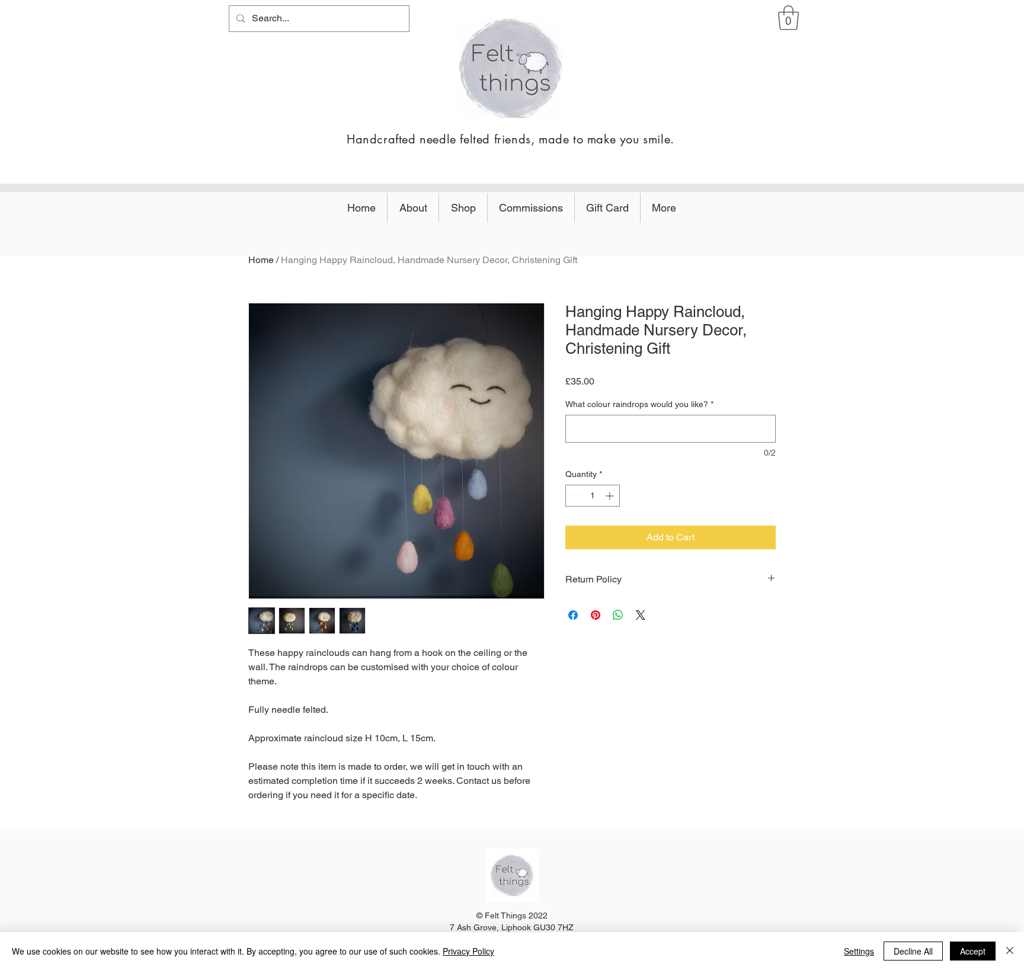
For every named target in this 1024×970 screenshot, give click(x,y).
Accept (972, 951)
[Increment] (610, 495)
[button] (788, 17)
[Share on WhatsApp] (618, 615)
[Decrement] (574, 495)
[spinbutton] (592, 495)
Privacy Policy (468, 951)
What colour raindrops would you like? (639, 404)
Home (261, 259)
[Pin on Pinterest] (595, 615)
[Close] (1010, 951)
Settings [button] (859, 951)
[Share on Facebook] (573, 615)
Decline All (913, 951)
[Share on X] (640, 615)
